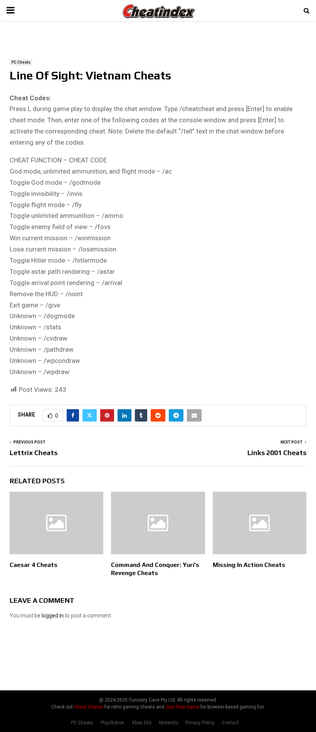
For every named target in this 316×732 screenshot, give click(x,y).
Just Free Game (182, 707)
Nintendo (168, 722)
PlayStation (112, 722)
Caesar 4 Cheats (33, 564)
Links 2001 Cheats (276, 453)
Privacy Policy (200, 722)
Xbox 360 (141, 722)
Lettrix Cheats (33, 453)
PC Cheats (21, 62)
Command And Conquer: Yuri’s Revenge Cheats (155, 569)
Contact (230, 722)
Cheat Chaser (88, 707)
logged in (53, 615)
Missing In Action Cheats (249, 564)
